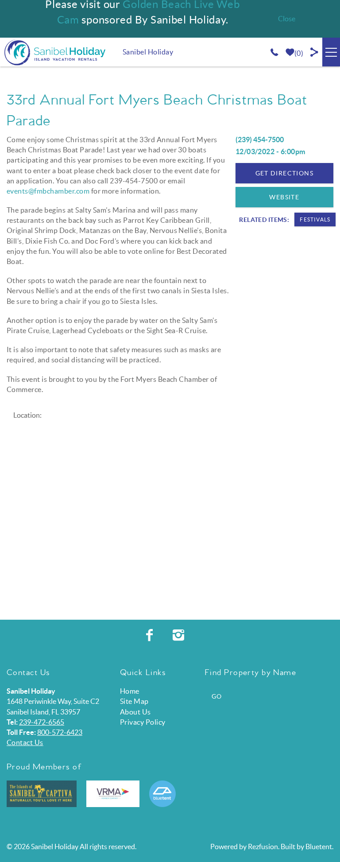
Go (217, 696)
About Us (135, 712)
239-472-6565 (41, 722)
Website (284, 197)
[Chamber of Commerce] (42, 793)
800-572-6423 (59, 732)
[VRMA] (112, 793)
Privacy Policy (143, 722)
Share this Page (314, 52)
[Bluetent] (162, 793)
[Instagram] (179, 635)
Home (129, 691)
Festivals (315, 219)
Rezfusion (263, 846)
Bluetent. (319, 846)
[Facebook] (150, 635)
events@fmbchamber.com (48, 191)
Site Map (134, 701)
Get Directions (284, 173)
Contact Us (25, 742)
